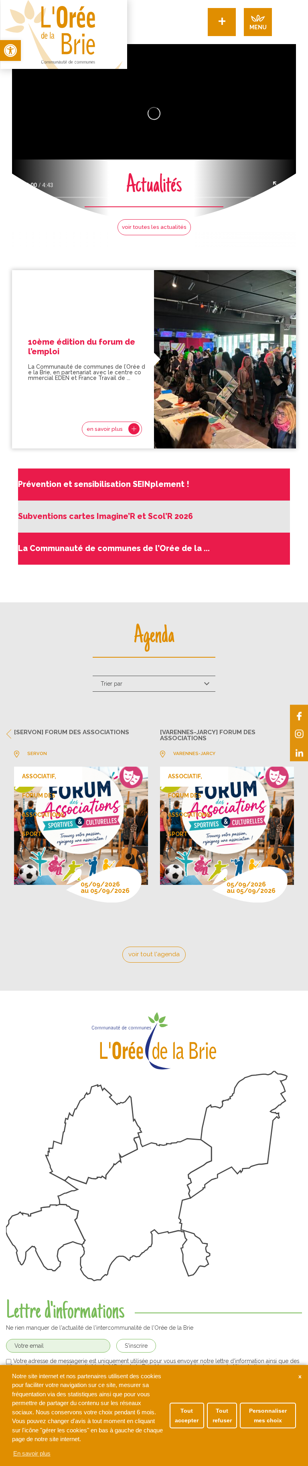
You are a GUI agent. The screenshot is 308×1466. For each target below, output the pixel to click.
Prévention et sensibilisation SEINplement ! (103, 484)
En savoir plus (32, 1453)
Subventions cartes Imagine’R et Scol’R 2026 (105, 516)
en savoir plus (105, 429)
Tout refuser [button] (222, 1415)
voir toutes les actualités (154, 227)
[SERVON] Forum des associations (71, 732)
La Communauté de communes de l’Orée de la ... (114, 548)
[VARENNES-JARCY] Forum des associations (207, 735)
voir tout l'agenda (154, 954)
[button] (10, 50)
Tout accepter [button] (187, 1415)
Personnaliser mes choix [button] (268, 1415)
